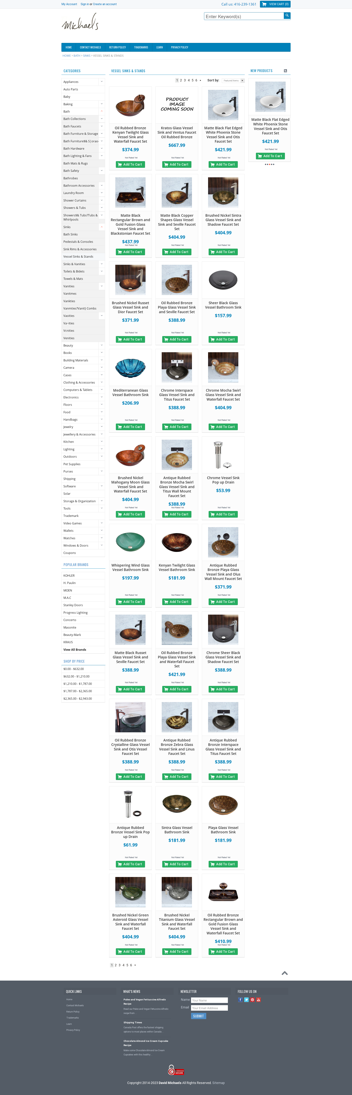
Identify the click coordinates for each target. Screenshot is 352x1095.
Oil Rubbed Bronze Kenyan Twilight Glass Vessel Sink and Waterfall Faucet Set (130, 135)
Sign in (85, 4)
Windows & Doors (75, 545)
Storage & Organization (79, 501)
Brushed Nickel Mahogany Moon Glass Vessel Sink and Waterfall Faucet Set (130, 484)
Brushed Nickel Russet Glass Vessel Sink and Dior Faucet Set (130, 307)
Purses (68, 471)
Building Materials (75, 360)
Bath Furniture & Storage (80, 134)
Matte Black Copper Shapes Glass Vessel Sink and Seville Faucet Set (177, 222)
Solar (67, 494)
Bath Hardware (73, 149)
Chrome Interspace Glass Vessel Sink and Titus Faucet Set (177, 395)
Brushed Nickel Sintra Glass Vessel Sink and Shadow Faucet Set (223, 220)
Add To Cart (132, 164)
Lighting (68, 449)
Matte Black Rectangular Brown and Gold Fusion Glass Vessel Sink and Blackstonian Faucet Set (130, 224)
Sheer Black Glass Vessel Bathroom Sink (223, 305)
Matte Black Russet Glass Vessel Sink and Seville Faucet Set (130, 657)
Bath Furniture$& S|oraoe (81, 141)
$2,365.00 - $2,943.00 (77, 699)
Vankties (69, 301)
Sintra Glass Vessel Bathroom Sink (177, 830)
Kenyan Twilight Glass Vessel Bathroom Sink (177, 567)
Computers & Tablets (77, 390)
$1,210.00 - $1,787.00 (77, 684)
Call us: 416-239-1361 (238, 4)
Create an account (105, 4)
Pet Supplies (71, 464)
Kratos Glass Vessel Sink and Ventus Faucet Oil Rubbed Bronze (176, 132)
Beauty (68, 345)
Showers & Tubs (74, 208)
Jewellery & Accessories (79, 434)
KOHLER (69, 576)
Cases (67, 375)
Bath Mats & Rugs (75, 163)
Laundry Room (73, 193)
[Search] (287, 15)
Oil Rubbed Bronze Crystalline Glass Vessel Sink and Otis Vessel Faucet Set (130, 747)
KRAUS (68, 642)
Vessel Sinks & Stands (78, 256)
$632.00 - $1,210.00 (76, 676)
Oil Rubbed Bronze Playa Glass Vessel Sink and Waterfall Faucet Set (177, 659)
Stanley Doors (73, 605)
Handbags (70, 420)
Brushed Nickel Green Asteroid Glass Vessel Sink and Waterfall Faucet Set (130, 922)
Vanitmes (69, 294)
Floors (67, 405)
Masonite (69, 627)
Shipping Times (133, 1022)
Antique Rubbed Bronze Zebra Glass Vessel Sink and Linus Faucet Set (177, 747)
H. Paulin (69, 583)
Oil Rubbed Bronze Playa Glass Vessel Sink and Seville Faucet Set (177, 307)
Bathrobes (70, 178)
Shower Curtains (74, 200)
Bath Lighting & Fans (77, 156)
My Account (69, 4)
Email (185, 1007)
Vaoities (68, 316)
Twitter (246, 999)
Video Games (72, 523)
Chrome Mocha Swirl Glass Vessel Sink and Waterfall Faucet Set (223, 395)
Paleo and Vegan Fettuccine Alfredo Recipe (145, 1001)
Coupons (69, 553)
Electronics (71, 397)
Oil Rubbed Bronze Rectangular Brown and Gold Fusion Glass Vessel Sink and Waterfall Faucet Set (223, 924)
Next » (200, 80)
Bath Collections (74, 119)
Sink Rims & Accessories (80, 249)
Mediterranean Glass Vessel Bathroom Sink (130, 392)
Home (67, 55)
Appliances (70, 82)
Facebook (240, 999)
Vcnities (68, 331)
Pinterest (252, 999)
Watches (69, 538)
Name (185, 999)
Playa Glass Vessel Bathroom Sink (223, 830)
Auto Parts (70, 89)
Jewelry (68, 427)
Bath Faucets (72, 126)
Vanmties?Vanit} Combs (79, 308)
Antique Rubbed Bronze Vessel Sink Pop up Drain (130, 832)
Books (67, 353)
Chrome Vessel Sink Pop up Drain (223, 480)
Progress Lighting (75, 613)
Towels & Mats (73, 279)
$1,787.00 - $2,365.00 (77, 691)
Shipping (69, 479)
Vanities (68, 286)
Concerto (69, 620)
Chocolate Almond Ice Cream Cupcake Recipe (146, 1043)
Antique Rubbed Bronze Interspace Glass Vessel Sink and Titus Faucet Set (223, 747)
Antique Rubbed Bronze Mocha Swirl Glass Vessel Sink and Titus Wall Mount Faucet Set (177, 486)
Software (69, 486)
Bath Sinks (70, 234)
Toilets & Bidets (74, 271)
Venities (68, 338)
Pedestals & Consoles (78, 242)
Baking (68, 104)
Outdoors (70, 457)
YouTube (258, 999)
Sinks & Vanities (74, 264)
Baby (66, 97)
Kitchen (68, 442)
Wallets (68, 531)
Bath (77, 55)
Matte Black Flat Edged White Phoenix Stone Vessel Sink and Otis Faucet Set (223, 135)
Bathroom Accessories (79, 186)
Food (66, 412)
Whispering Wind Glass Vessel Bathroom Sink (130, 567)
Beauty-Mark (72, 635)
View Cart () (279, 4)
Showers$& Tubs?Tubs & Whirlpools (80, 217)
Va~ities (68, 323)
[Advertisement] (224, 32)
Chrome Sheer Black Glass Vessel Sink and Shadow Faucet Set (223, 657)
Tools (67, 508)
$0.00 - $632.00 (73, 669)
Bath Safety (71, 171)
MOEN (67, 590)
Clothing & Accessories (79, 382)
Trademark (70, 516)
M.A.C (67, 598)
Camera (68, 368)
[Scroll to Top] (286, 974)
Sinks (86, 55)
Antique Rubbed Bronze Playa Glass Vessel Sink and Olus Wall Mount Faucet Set (223, 572)
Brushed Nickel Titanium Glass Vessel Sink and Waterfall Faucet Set (177, 922)
